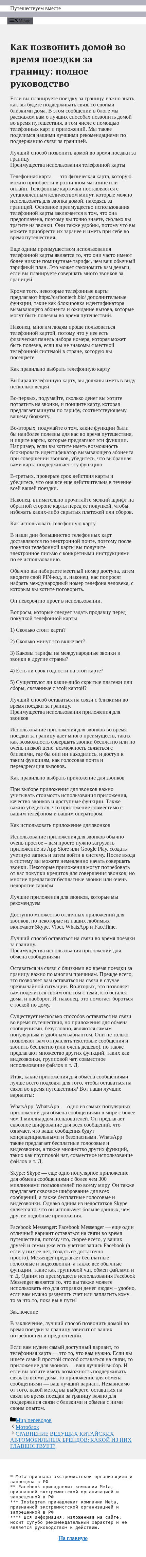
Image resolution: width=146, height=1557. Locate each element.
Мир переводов (34, 1420)
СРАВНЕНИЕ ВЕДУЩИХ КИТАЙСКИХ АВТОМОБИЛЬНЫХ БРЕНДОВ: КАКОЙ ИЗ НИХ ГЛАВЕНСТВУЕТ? (71, 1440)
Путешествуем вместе (35, 8)
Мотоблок (27, 1427)
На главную (73, 1538)
